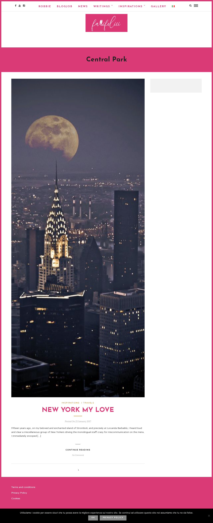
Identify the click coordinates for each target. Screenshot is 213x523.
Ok (93, 518)
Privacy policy (113, 518)
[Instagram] (24, 5)
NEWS (83, 6)
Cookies (15, 498)
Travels (88, 403)
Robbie (44, 6)
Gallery (158, 6)
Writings (101, 6)
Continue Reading (78, 450)
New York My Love (78, 410)
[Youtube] (20, 5)
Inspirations (130, 6)
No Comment (78, 455)
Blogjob (64, 6)
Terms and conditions (23, 487)
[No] (209, 515)
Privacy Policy (19, 492)
